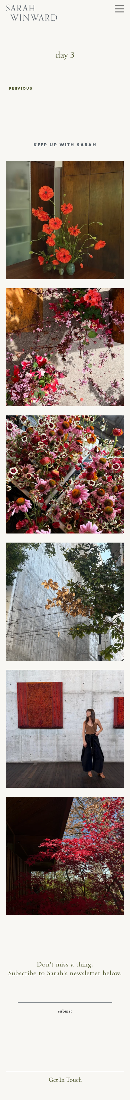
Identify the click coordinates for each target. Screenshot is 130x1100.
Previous (21, 88)
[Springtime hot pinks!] (65, 347)
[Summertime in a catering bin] (65, 474)
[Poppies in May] (65, 220)
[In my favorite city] (65, 729)
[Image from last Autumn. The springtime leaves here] (65, 856)
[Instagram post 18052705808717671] (65, 602)
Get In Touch (65, 1080)
